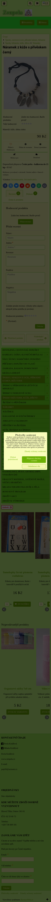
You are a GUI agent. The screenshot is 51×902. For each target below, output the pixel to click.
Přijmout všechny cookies (34, 459)
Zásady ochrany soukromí (35, 451)
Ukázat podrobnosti (13, 458)
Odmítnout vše (34, 466)
